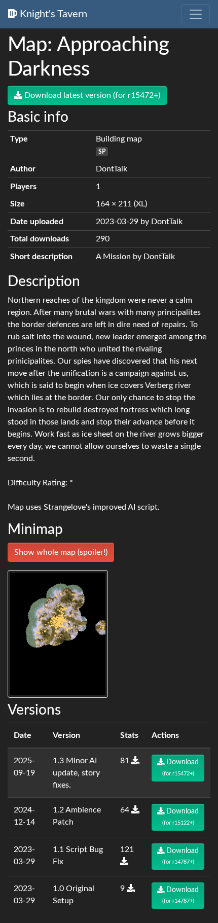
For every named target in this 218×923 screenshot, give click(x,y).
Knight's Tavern (52, 14)
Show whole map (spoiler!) (60, 552)
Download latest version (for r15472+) (91, 95)
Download (180, 767)
